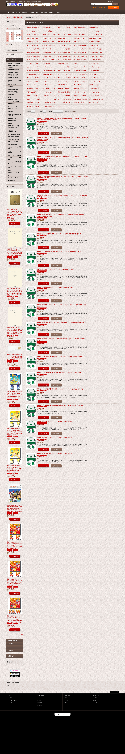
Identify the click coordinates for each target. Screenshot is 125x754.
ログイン (94, 7)
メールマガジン (12, 647)
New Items (39, 700)
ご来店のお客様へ (12, 656)
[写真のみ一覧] (71, 111)
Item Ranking (39, 705)
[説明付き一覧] (75, 111)
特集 (37, 697)
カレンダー (95, 702)
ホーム (10, 695)
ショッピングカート (13, 700)
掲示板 (66, 702)
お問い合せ (10, 650)
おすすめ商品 (39, 702)
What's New (67, 695)
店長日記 (66, 697)
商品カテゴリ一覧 (40, 695)
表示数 (29, 111)
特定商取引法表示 (12, 640)
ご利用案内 (10, 643)
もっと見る (20, 634)
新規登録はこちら (102, 7)
